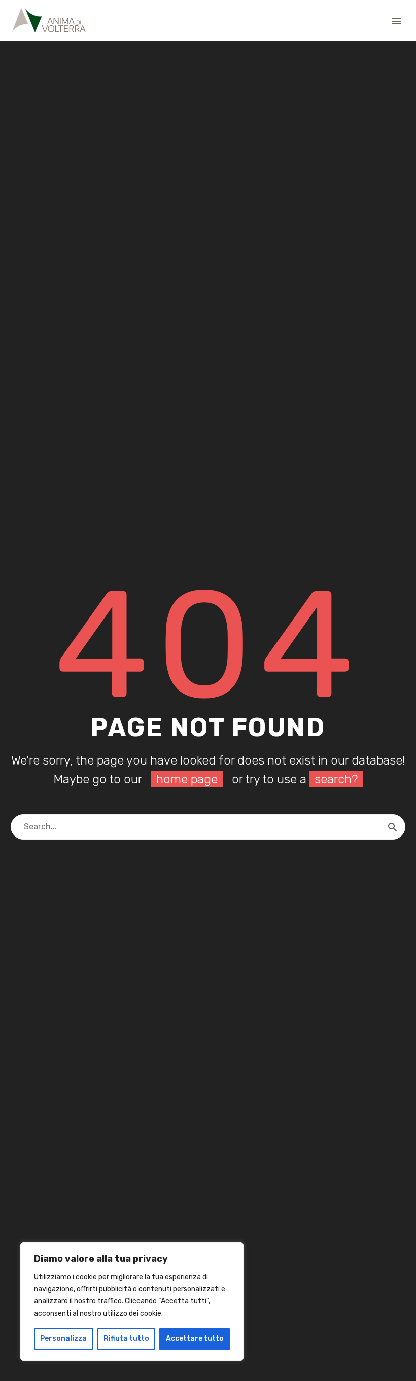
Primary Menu (396, 21)
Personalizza (63, 1338)
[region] (132, 1301)
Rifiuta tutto (126, 1338)
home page (187, 779)
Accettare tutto (195, 1338)
